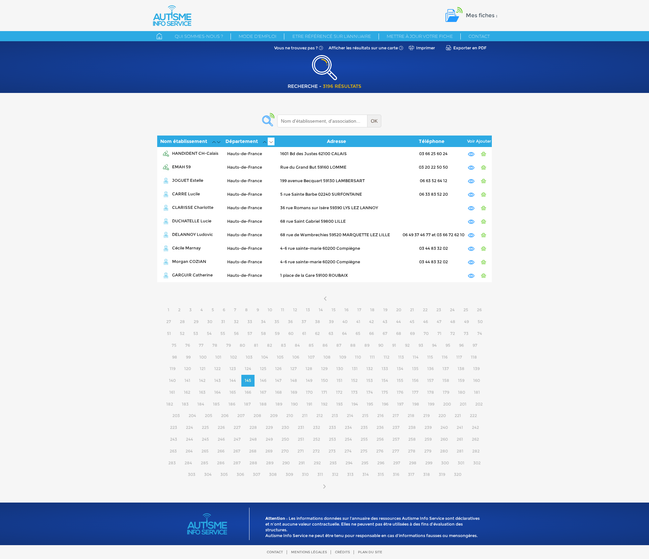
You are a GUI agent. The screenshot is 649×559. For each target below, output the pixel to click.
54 (209, 333)
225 (205, 427)
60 (290, 333)
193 (339, 404)
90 (380, 345)
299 (428, 462)
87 (338, 345)
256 (380, 439)
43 (385, 321)
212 (319, 415)
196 (385, 404)
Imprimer (425, 47)
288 (253, 462)
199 (431, 404)
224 (189, 427)
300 (445, 462)
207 (241, 415)
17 (359, 309)
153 (369, 380)
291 (301, 462)
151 (339, 380)
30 (209, 321)
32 (236, 321)
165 (233, 392)
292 (317, 462)
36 (290, 321)
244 (189, 439)
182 (169, 404)
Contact (479, 36)
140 (172, 380)
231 (301, 427)
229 (269, 427)
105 (280, 357)
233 (332, 427)
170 (309, 392)
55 (222, 333)
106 (295, 357)
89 (366, 345)
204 (192, 415)
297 (396, 462)
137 (445, 368)
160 (476, 380)
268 (253, 451)
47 (439, 321)
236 (380, 427)
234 (348, 427)
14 (321, 309)
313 (350, 474)
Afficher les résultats (363, 47)
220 (442, 415)
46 (425, 321)
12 (295, 309)
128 (309, 368)
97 (475, 345)
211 (305, 415)
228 (253, 427)
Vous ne (296, 47)
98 (174, 357)
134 (400, 368)
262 (475, 439)
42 (371, 321)
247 (237, 439)
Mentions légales (309, 552)
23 (438, 309)
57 (249, 333)
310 (305, 474)
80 (242, 345)
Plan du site (370, 552)
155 (400, 380)
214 (350, 415)
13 (308, 309)
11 (282, 309)
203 (176, 415)
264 (189, 451)
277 (395, 451)
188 (263, 404)
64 (344, 333)
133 (385, 368)
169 (294, 392)
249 (269, 439)
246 (221, 439)
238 (412, 427)
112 (386, 357)
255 (364, 439)
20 (398, 309)
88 (353, 345)
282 (476, 451)
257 (396, 439)
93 (420, 345)
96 (461, 345)
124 (248, 368)
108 (327, 357)
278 (411, 451)
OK (374, 121)
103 (249, 357)
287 (237, 462)
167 (263, 392)
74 (479, 333)
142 (202, 380)
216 (380, 415)
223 (173, 427)
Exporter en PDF (469, 47)
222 (473, 415)
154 (385, 380)
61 (304, 333)
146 (263, 380)
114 (415, 357)
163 (202, 392)
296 (380, 462)
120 (187, 368)
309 (289, 474)
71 (439, 333)
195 (370, 404)
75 (174, 345)
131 (355, 368)
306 (240, 474)
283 (172, 462)
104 (264, 357)
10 (270, 309)
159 (461, 380)
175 (385, 392)
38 (317, 321)
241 (460, 427)
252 (316, 439)
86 (325, 345)
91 (394, 345)
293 (333, 462)
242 (475, 427)
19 (385, 309)
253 (332, 439)
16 (346, 309)
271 (300, 451)
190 (294, 404)
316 (396, 474)
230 (285, 427)
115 (430, 357)
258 (412, 439)
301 (461, 462)
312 (335, 474)
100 (203, 357)
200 (447, 404)
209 (274, 415)
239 (428, 427)
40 (344, 321)
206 (225, 415)
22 (425, 309)
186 (232, 404)
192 (324, 404)
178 (430, 392)
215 (365, 415)
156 (415, 380)
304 (208, 474)
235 (364, 427)
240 (444, 427)
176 (400, 392)
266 (220, 451)
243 (173, 439)
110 (358, 357)
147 (278, 380)
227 (237, 427)
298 (412, 462)
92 (407, 345)
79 (228, 345)
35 (276, 321)
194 (355, 404)
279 (427, 451)
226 (221, 427)
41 (358, 321)
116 (445, 357)
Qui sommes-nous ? (199, 36)
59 (277, 333)
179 (446, 392)
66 (371, 333)
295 (364, 462)
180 (461, 392)
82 (269, 345)
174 (369, 392)
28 (182, 321)
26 (479, 309)
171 (324, 392)
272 (316, 451)
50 (480, 321)
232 (316, 427)
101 (218, 357)
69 (412, 333)
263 (173, 451)
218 (411, 415)
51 (169, 333)
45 (412, 321)
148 (293, 380)
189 (278, 404)
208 (257, 415)
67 (385, 333)
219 (426, 415)
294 (349, 462)
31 (223, 321)
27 (168, 321)
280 (444, 451)
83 (283, 345)
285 (204, 462)
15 (334, 309)
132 (369, 368)
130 (339, 368)
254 (348, 439)
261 (460, 439)
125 (263, 368)
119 (172, 368)
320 (457, 474)
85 (311, 345)
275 (363, 451)
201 (463, 404)
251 (301, 439)
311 (320, 474)
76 (187, 345)
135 (415, 368)
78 (214, 345)
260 (444, 439)
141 (187, 380)
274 (348, 451)
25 (465, 309)
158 (445, 380)
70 (426, 333)
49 (466, 321)
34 (263, 321)
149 (309, 380)
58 (263, 333)
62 (317, 333)
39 (331, 321)
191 (309, 404)
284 (188, 462)
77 (201, 345)
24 (452, 309)
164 (217, 392)
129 (324, 368)
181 (477, 392)
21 (412, 309)
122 (217, 368)
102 (233, 357)
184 (200, 404)
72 (452, 333)
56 (236, 333)
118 (474, 357)
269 (268, 451)
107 (311, 357)
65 (358, 333)
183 (185, 404)
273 (332, 451)
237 (396, 427)
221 (458, 415)
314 (365, 474)
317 (411, 474)
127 (293, 368)
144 (233, 380)
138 (461, 368)
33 (249, 321)
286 (220, 462)
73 (466, 333)
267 (236, 451)
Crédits (342, 552)
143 (217, 380)
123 (233, 368)
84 (297, 345)
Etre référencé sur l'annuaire (331, 36)
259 (428, 439)
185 (216, 404)
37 (304, 321)
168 (278, 392)
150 (324, 380)
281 (460, 451)
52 (182, 333)
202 (479, 404)
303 (191, 474)
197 (400, 404)
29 (196, 321)
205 (208, 415)
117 (459, 357)
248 (253, 439)
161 (172, 392)
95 (448, 345)
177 (415, 392)
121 (203, 368)
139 (476, 368)
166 (248, 392)
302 (477, 462)
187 (247, 404)
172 (339, 392)
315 (381, 474)
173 (354, 392)
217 (395, 415)
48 (452, 321)
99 (188, 357)
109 (342, 357)
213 (335, 415)
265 (205, 451)
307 (256, 474)
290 (286, 462)
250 (285, 439)
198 (415, 404)
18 (372, 309)
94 (434, 345)
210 (289, 415)
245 (205, 439)
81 (256, 345)
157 (430, 380)
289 (269, 462)
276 (379, 451)
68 (398, 333)
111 (372, 357)
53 (195, 333)
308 (273, 474)
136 (430, 368)
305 (224, 474)
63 (331, 333)
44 (398, 321)
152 (354, 380)
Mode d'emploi (258, 36)
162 (187, 392)
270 (285, 451)
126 (278, 368)
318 (426, 474)
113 (401, 357)
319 (442, 474)
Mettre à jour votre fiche (420, 36)
